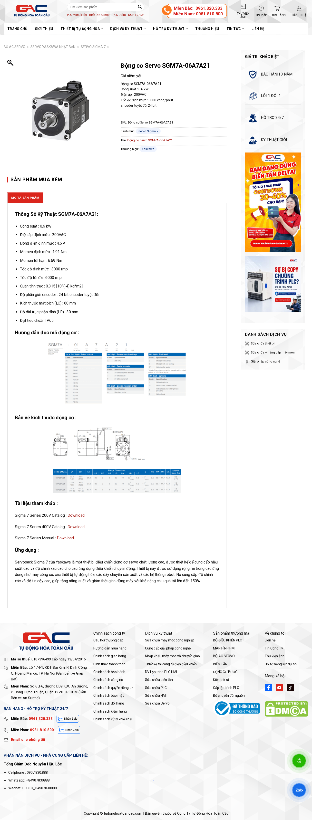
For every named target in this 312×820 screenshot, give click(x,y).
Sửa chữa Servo (157, 703)
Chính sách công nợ (108, 680)
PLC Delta (119, 15)
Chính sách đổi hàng (108, 703)
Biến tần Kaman (99, 15)
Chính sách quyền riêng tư (113, 688)
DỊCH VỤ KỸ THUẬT (126, 29)
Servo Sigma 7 (93, 47)
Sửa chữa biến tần (159, 680)
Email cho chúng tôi (28, 739)
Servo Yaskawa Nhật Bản (52, 47)
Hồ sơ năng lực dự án (281, 664)
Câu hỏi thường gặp (108, 640)
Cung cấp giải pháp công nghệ (168, 648)
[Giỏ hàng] (276, 8)
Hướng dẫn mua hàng (110, 648)
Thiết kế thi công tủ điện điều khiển (171, 664)
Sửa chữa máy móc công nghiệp (169, 640)
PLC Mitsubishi (77, 15)
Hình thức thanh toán (109, 664)
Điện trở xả (221, 680)
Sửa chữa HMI (155, 695)
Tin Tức (233, 29)
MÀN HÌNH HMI (224, 648)
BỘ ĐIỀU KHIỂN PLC (227, 640)
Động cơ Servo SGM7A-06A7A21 (150, 140)
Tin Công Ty (274, 648)
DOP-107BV (136, 15)
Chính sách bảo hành (109, 672)
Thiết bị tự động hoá (80, 29)
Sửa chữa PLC (156, 688)
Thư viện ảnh (274, 656)
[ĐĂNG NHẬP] (299, 8)
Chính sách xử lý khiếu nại (112, 719)
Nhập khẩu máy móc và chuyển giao (172, 656)
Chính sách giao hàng (109, 656)
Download (76, 515)
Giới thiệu (44, 29)
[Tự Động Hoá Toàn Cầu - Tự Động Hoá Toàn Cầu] (32, 11)
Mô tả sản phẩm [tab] (25, 198)
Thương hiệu (207, 29)
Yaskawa (148, 149)
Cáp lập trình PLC (226, 688)
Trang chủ (17, 29)
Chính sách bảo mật (108, 695)
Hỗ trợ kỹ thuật (169, 29)
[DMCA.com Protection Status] (286, 708)
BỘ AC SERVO (14, 47)
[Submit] (140, 7)
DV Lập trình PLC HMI (161, 672)
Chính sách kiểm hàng (110, 711)
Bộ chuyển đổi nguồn (229, 695)
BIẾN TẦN (220, 664)
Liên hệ (258, 29)
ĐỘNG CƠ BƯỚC (225, 672)
